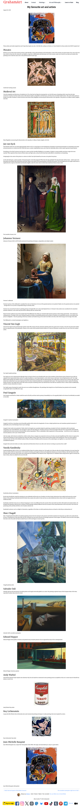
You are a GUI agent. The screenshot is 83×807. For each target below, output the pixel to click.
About (26, 2)
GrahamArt (12, 1)
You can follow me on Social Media (58, 794)
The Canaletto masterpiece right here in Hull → (69, 790)
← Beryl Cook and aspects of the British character (14, 790)
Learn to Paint (69, 2)
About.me (71, 803)
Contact (33, 2)
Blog (77, 2)
